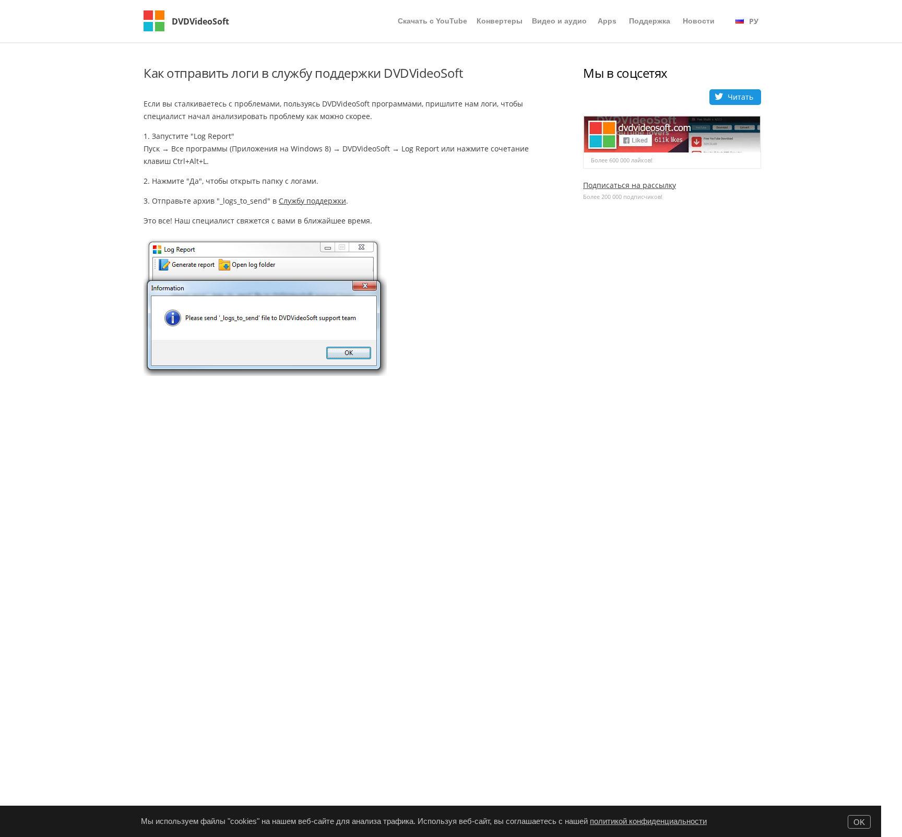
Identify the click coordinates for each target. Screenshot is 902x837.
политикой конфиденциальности (648, 821)
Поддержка (649, 21)
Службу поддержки (312, 201)
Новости (699, 21)
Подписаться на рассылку (629, 185)
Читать (740, 97)
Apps (607, 21)
